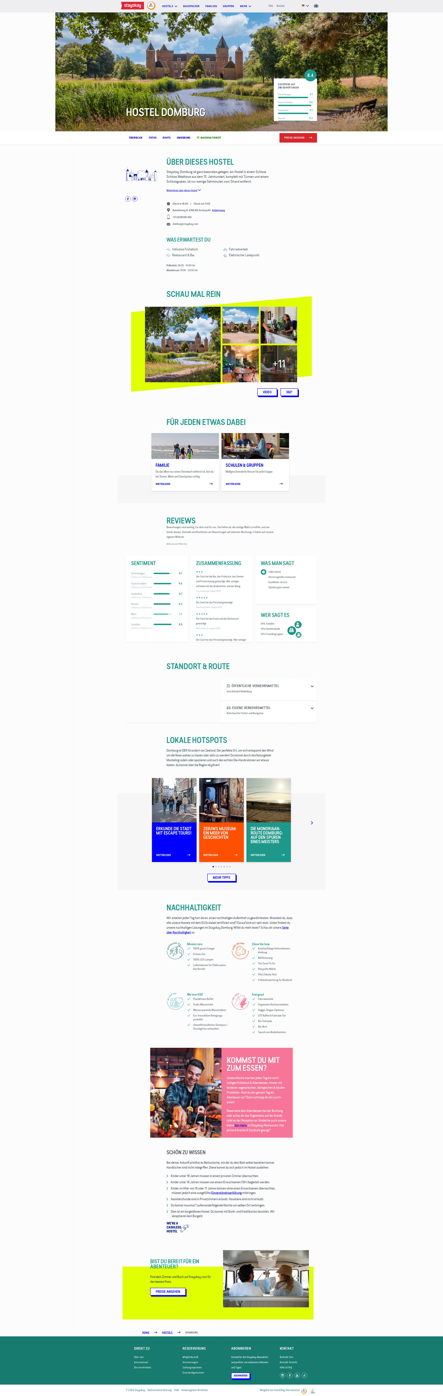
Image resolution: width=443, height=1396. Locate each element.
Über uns (139, 1357)
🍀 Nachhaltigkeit (209, 138)
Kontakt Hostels (288, 1362)
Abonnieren (240, 1375)
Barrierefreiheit (142, 1367)
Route (166, 138)
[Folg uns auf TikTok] (304, 1375)
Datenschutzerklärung (160, 1390)
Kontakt (281, 6)
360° (289, 392)
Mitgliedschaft (190, 1357)
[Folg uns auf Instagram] (282, 1375)
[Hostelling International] (304, 1389)
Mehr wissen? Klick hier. (176, 544)
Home (146, 1332)
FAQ (271, 6)
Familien (211, 6)
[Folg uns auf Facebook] (290, 1375)
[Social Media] (128, 199)
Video (267, 392)
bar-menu (241, 1125)
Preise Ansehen (168, 1292)
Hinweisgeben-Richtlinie (195, 1390)
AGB (176, 1390)
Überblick (136, 138)
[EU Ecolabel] (313, 1389)
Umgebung (183, 138)
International (141, 1362)
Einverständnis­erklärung (226, 1193)
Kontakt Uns (286, 1357)
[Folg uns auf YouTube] (297, 1375)
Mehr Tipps (221, 877)
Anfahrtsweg (218, 210)
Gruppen (228, 6)
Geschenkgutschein (193, 1372)
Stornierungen (190, 1362)
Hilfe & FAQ (286, 1367)
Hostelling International (287, 1390)
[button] (122, 460)
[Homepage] (133, 6)
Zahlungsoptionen (192, 1367)
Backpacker (191, 6)
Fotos (152, 138)
